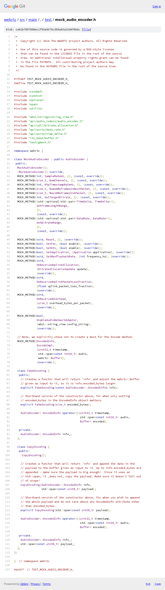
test (48, 19)
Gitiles (24, 584)
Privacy (35, 584)
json (158, 584)
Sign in (157, 6)
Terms (46, 584)
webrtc (10, 19)
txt (148, 584)
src (22, 19)
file (86, 29)
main (32, 19)
